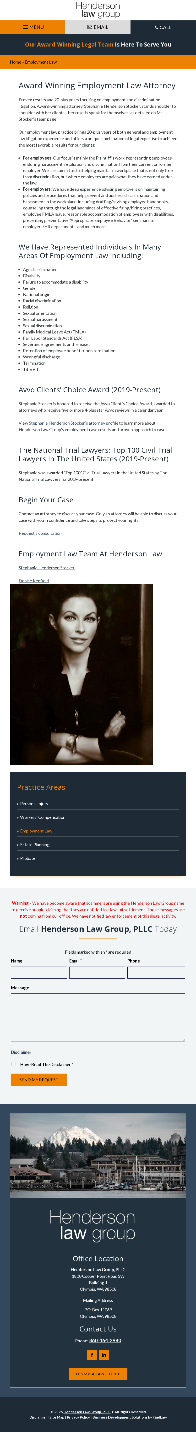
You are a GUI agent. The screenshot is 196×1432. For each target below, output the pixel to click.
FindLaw (160, 1417)
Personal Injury (34, 803)
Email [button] (101, 27)
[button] (33, 26)
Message (20, 987)
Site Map (56, 1417)
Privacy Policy (78, 1417)
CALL (166, 27)
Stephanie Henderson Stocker (47, 567)
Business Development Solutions (120, 1417)
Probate (27, 858)
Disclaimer (21, 1052)
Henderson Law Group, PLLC (87, 1412)
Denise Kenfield (34, 580)
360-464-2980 (105, 1340)
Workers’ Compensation (42, 817)
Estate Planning (34, 844)
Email (75, 960)
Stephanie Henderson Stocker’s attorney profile (74, 423)
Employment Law (36, 830)
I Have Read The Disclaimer (45, 1064)
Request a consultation (40, 533)
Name (16, 960)
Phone (133, 960)
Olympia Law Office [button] (98, 1374)
